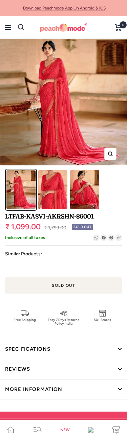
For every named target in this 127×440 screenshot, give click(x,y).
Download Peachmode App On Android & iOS (64, 8)
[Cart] (118, 27)
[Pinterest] (111, 237)
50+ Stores (102, 320)
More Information (33, 389)
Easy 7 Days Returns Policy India (63, 321)
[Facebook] (103, 237)
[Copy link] (118, 237)
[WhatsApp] (96, 237)
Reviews (17, 369)
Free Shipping (25, 320)
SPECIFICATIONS (27, 349)
